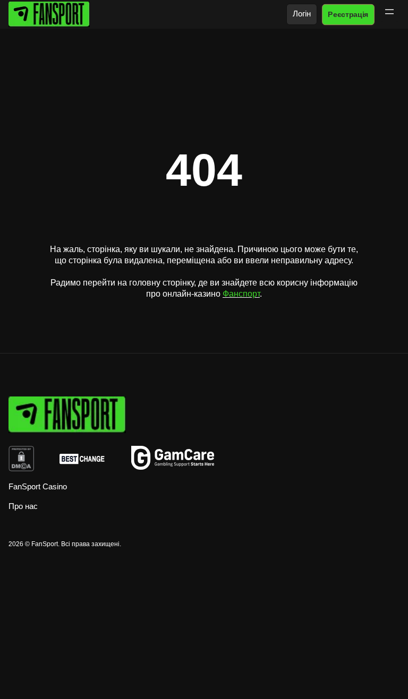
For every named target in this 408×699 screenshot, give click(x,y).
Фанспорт (241, 293)
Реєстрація (348, 14)
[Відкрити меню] (389, 12)
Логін (302, 14)
